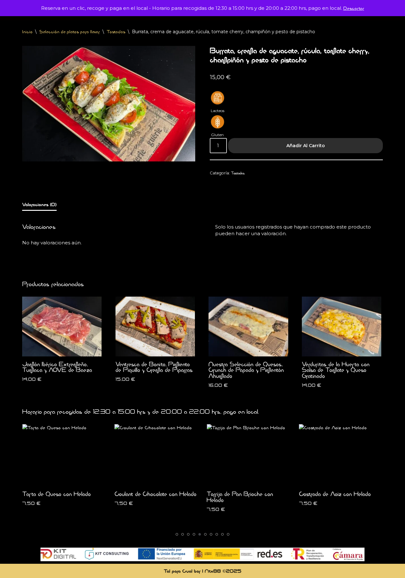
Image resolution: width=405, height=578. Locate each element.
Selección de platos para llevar (69, 31)
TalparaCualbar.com (43, 571)
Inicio (27, 31)
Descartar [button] (353, 8)
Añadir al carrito (305, 145)
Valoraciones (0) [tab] (39, 204)
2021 (96, 571)
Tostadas (116, 31)
